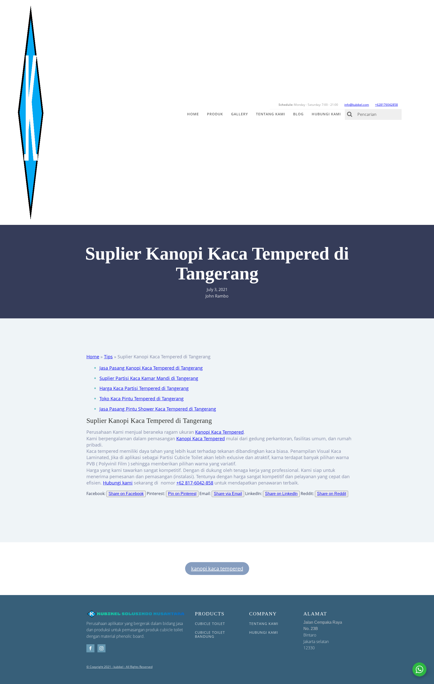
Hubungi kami (118, 483)
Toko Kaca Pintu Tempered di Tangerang (141, 399)
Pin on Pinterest (182, 494)
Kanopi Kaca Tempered (219, 432)
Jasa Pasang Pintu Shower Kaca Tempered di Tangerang (157, 409)
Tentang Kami (270, 114)
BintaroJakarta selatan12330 (322, 635)
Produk (215, 114)
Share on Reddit (331, 494)
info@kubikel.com (356, 105)
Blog (298, 114)
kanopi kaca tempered (217, 568)
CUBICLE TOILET (210, 623)
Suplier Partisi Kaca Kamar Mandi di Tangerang (148, 378)
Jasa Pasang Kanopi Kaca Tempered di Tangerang (151, 368)
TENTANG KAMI (263, 623)
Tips (108, 357)
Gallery (239, 114)
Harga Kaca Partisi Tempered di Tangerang (144, 388)
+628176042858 (386, 105)
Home (193, 114)
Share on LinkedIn (281, 494)
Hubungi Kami (326, 114)
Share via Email (228, 494)
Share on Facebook (126, 494)
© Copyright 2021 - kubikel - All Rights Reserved (119, 667)
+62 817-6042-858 (194, 483)
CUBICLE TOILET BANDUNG (210, 634)
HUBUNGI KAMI (263, 632)
